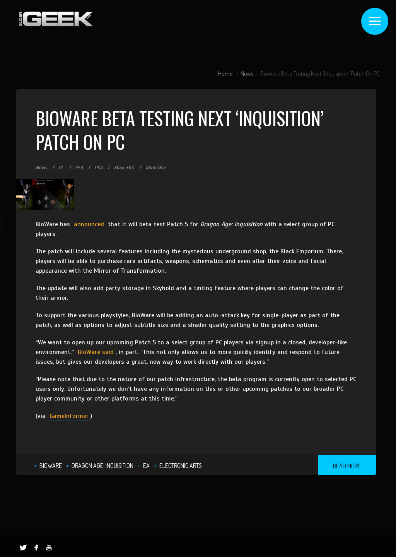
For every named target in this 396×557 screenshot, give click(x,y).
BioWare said (95, 352)
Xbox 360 (124, 168)
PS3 (79, 168)
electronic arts (180, 465)
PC (61, 168)
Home (225, 73)
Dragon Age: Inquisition (102, 465)
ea (146, 465)
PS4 (98, 168)
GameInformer (69, 416)
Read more (347, 466)
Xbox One (155, 168)
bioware (50, 465)
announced (89, 224)
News (247, 73)
